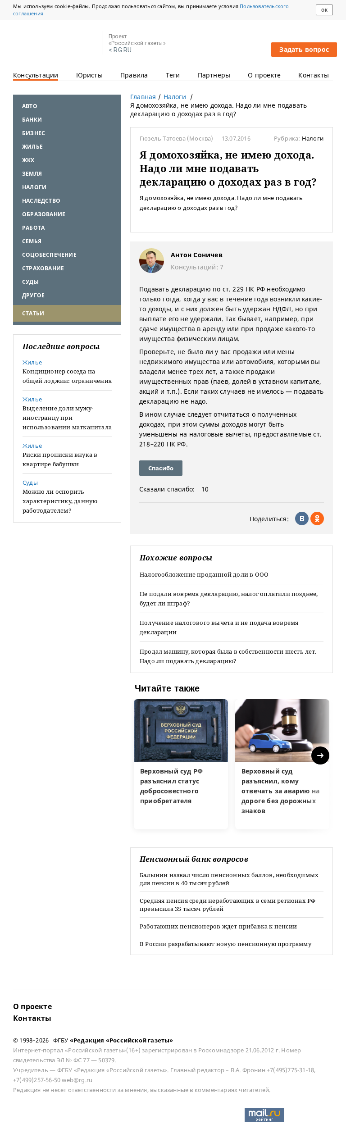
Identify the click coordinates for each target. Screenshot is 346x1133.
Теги (173, 75)
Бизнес (33, 133)
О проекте (264, 75)
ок (324, 10)
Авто (29, 106)
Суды (30, 282)
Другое (33, 295)
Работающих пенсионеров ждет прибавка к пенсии (218, 926)
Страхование (43, 268)
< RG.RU (120, 50)
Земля (32, 173)
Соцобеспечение (49, 255)
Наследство (41, 201)
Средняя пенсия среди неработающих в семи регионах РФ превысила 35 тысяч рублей (227, 904)
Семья (31, 241)
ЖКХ (28, 160)
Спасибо (160, 468)
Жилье (32, 146)
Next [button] (321, 755)
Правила (134, 75)
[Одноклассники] (317, 518)
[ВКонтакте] (302, 518)
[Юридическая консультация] (54, 43)
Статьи (33, 313)
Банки (32, 119)
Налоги (34, 187)
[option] (181, 764)
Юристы (89, 75)
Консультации (35, 75)
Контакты (313, 75)
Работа (33, 228)
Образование (43, 214)
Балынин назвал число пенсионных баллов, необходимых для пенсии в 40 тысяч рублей (229, 879)
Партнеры (214, 75)
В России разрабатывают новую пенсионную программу (225, 944)
